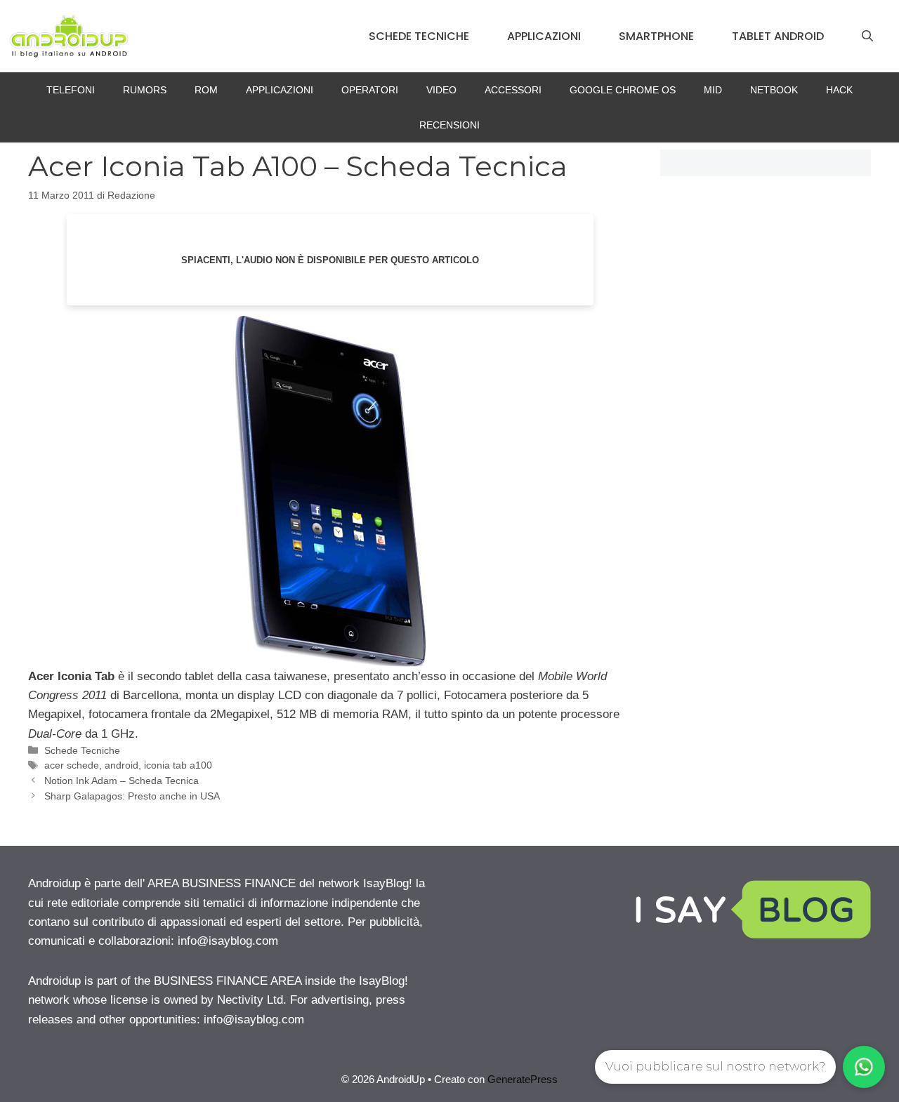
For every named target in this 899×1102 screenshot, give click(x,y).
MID (713, 89)
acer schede (71, 765)
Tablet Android (778, 36)
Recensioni (449, 125)
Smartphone (656, 36)
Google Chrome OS (623, 89)
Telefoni (70, 89)
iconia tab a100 (178, 765)
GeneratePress (522, 1079)
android (121, 765)
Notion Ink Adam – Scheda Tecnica (121, 780)
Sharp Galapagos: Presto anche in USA (132, 796)
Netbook (774, 89)
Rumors (144, 89)
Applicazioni (544, 36)
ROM (206, 89)
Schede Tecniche (419, 36)
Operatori (369, 89)
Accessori (513, 89)
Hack (839, 89)
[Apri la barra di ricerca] (867, 36)
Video (441, 89)
